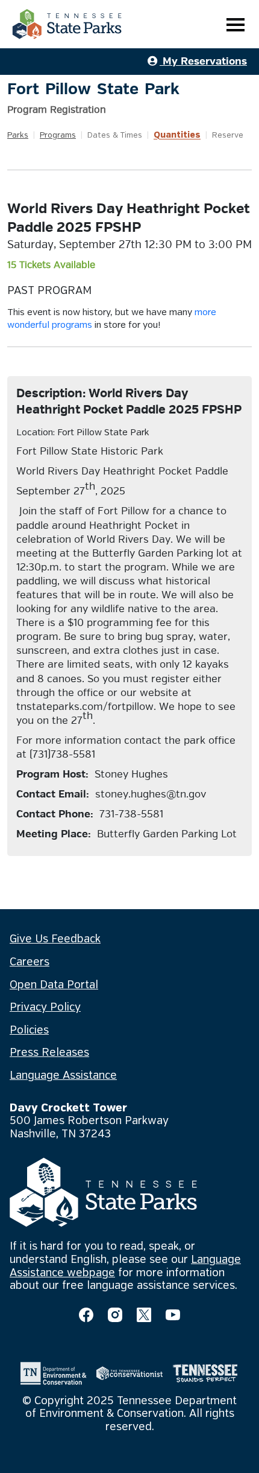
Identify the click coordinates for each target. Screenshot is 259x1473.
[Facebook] (86, 1315)
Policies (29, 1030)
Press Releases (49, 1052)
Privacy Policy (45, 1007)
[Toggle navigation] (235, 24)
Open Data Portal (54, 985)
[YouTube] (173, 1315)
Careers (29, 962)
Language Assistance (63, 1075)
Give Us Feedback (55, 939)
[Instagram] (115, 1315)
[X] (144, 1315)
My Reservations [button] (203, 61)
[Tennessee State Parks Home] (67, 24)
